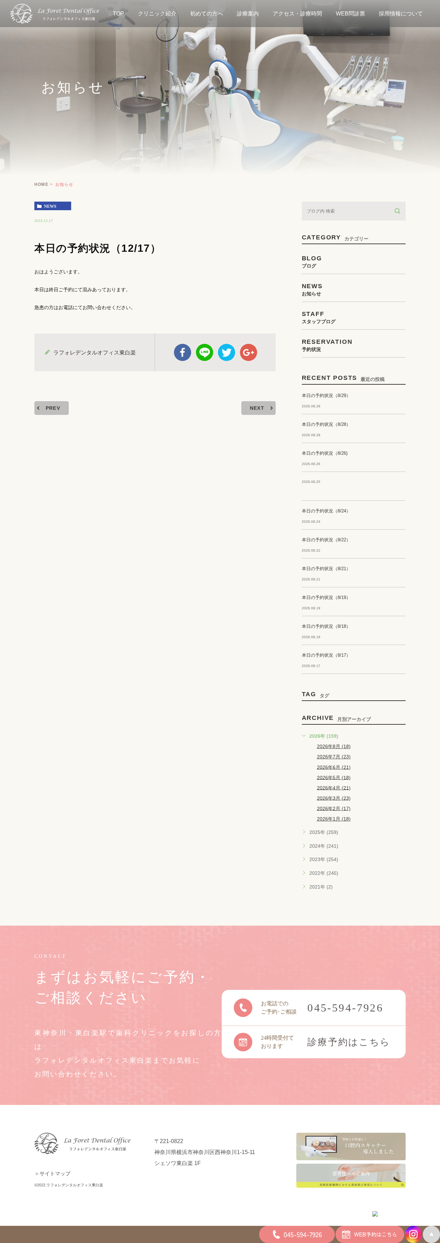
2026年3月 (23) (334, 798)
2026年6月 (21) (334, 767)
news (50, 206)
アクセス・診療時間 (297, 13)
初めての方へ (206, 13)
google (248, 352)
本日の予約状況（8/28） (326, 424)
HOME (41, 184)
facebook (182, 352)
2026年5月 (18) (334, 777)
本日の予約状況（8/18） (326, 626)
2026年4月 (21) (334, 787)
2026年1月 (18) (334, 819)
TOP (118, 13)
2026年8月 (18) (334, 746)
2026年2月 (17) (334, 808)
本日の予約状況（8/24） (326, 510)
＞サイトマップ (52, 1173)
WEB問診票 (350, 13)
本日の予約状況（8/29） (326, 395)
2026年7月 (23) (334, 756)
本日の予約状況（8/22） (326, 539)
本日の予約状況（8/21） (326, 568)
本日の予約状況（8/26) (325, 453)
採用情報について (401, 13)
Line (204, 352)
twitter (226, 352)
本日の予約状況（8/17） (326, 655)
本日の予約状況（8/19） (326, 597)
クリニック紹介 (157, 13)
